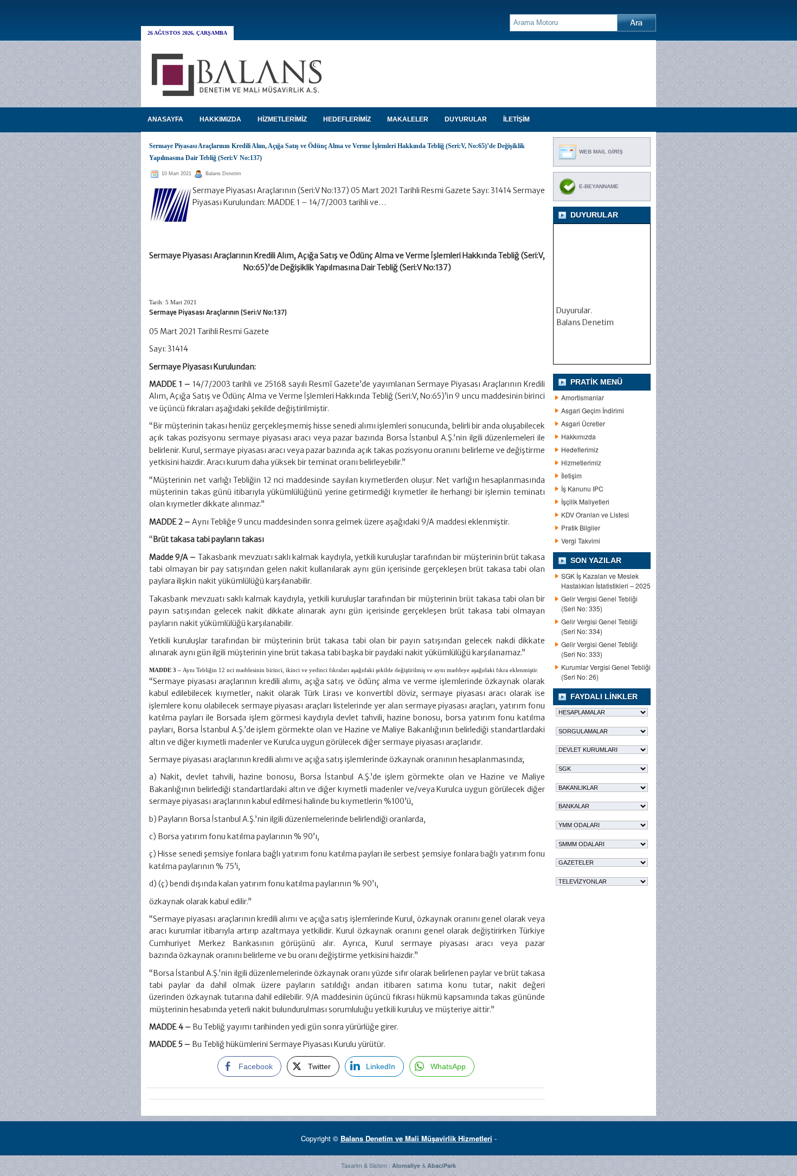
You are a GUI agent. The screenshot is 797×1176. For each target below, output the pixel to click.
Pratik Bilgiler (580, 527)
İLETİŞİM (516, 119)
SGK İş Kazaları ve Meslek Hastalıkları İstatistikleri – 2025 (606, 580)
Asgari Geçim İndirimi (592, 410)
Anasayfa (165, 119)
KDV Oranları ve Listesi (595, 514)
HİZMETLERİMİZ (282, 119)
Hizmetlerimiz (581, 462)
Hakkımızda (578, 436)
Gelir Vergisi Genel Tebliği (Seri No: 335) (599, 603)
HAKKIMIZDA (220, 119)
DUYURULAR (466, 119)
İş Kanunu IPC (582, 488)
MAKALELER (407, 119)
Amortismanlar (582, 397)
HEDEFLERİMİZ (347, 119)
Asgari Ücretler (583, 423)
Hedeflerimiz (580, 449)
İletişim (571, 475)
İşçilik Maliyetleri (585, 501)
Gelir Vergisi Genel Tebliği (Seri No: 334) (599, 626)
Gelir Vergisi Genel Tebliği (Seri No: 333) (599, 649)
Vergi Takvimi (580, 540)
